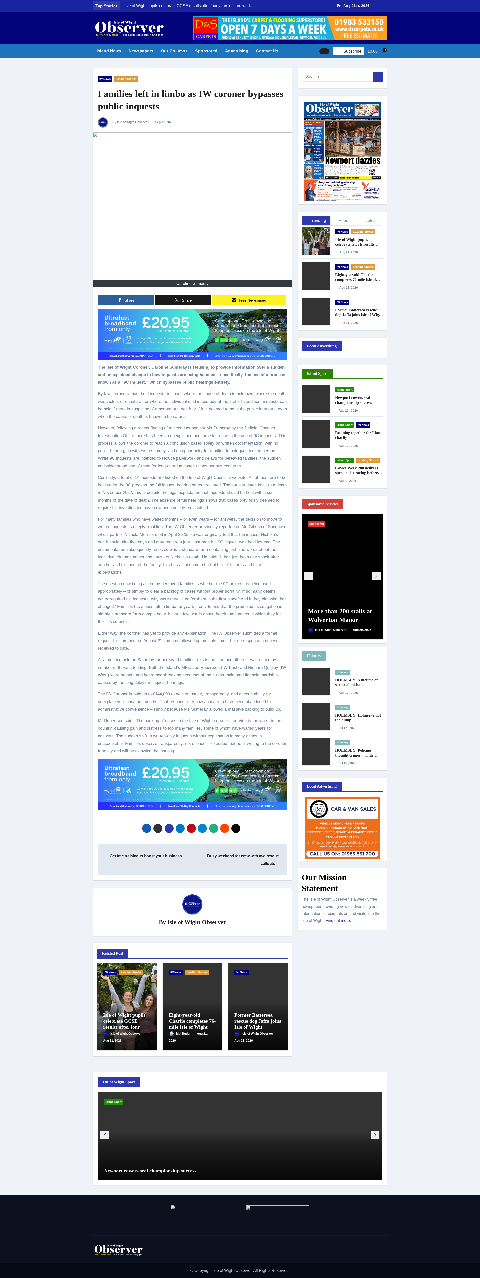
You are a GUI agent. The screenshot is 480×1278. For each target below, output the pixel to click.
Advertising (237, 51)
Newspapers (141, 51)
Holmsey (342, 672)
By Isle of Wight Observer (130, 122)
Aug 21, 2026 (112, 1040)
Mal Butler (184, 1033)
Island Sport (345, 389)
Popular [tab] (346, 220)
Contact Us (267, 51)
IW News (105, 78)
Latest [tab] (371, 220)
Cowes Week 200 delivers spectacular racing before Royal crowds (356, 473)
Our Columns (174, 51)
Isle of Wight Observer (197, 922)
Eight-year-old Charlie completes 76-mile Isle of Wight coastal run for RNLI (359, 279)
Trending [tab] (318, 220)
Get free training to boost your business (145, 856)
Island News (109, 51)
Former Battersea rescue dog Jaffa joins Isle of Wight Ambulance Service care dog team (257, 1027)
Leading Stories (126, 78)
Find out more (338, 920)
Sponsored (206, 51)
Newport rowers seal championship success (150, 1170)
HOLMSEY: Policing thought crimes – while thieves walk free (354, 755)
